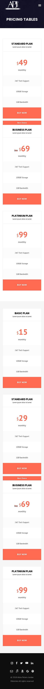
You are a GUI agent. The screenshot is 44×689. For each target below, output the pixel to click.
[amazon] (22, 671)
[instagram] (12, 663)
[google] (27, 671)
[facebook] (16, 663)
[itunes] (17, 671)
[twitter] (21, 663)
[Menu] (40, 5)
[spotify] (33, 671)
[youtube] (26, 663)
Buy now (22, 113)
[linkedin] (32, 663)
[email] (11, 671)
